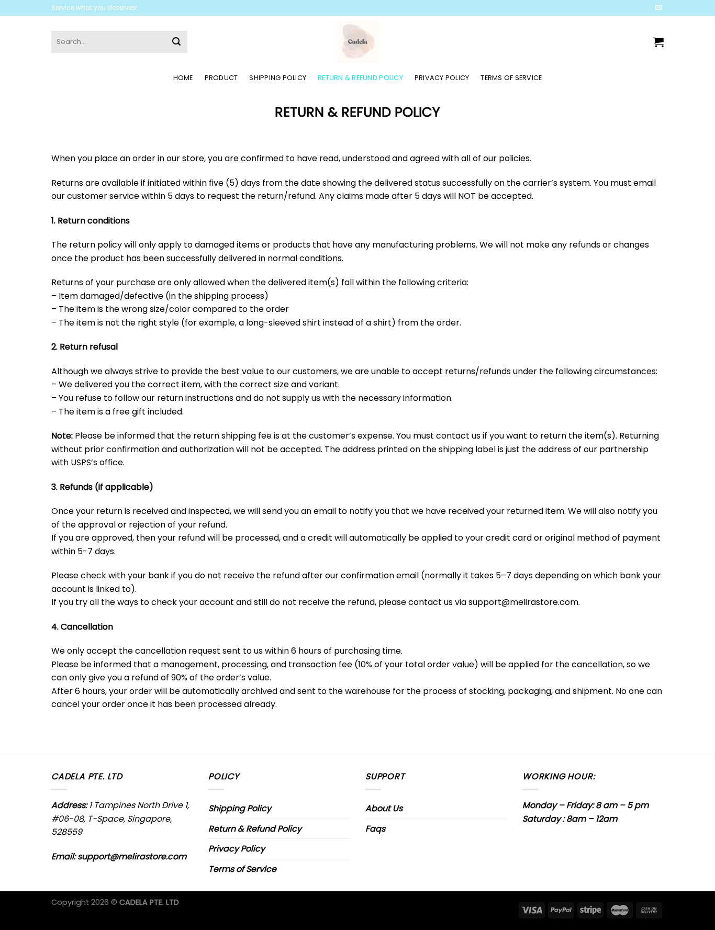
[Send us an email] (658, 8)
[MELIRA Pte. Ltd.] (357, 42)
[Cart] (658, 41)
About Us (384, 808)
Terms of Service (511, 77)
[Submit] (176, 42)
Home (183, 77)
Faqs (375, 829)
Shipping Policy (277, 77)
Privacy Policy (442, 77)
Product (221, 77)
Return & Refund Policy (360, 77)
